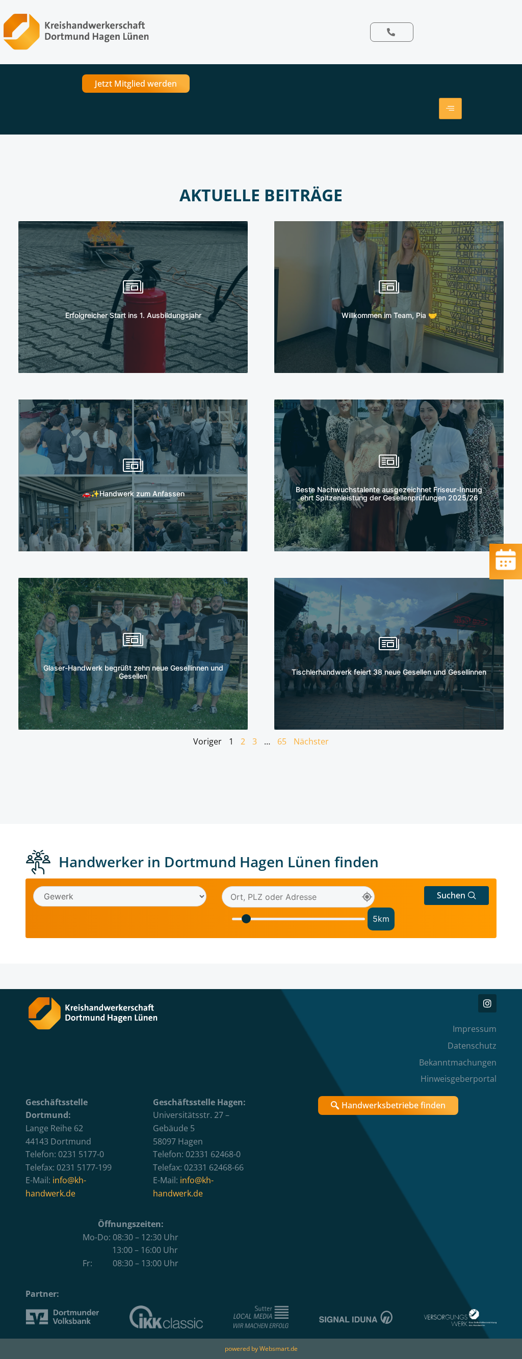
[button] (456, 895)
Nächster (311, 741)
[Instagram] (487, 1003)
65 (281, 741)
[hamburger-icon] (450, 108)
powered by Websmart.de (261, 1348)
